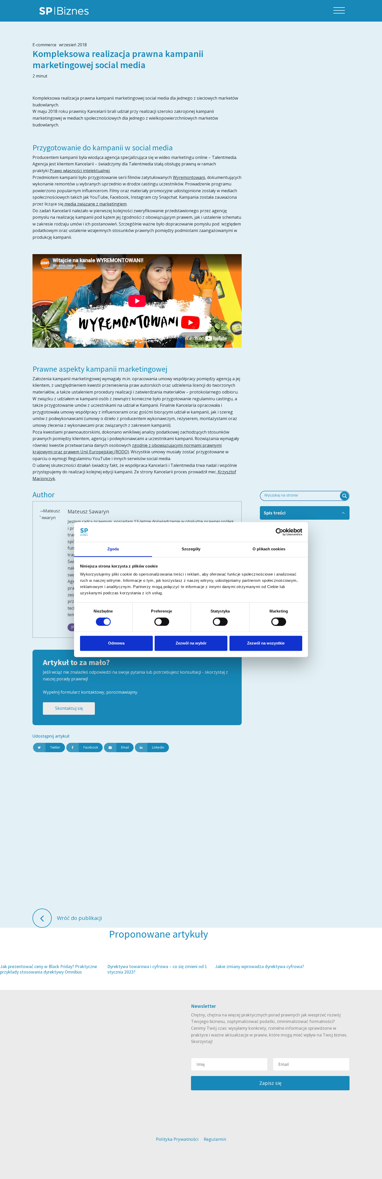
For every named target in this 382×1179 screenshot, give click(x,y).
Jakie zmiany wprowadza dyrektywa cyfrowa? (259, 966)
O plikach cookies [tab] (269, 549)
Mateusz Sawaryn (88, 511)
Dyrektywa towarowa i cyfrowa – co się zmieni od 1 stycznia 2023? (157, 969)
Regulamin (215, 1139)
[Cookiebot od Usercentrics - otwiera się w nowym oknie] (279, 532)
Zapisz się (270, 1083)
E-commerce (44, 45)
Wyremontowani (189, 177)
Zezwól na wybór (191, 643)
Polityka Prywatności (177, 1139)
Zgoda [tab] (113, 549)
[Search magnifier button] (344, 495)
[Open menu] (339, 11)
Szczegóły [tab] (191, 549)
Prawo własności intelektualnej (80, 170)
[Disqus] (137, 830)
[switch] (161, 621)
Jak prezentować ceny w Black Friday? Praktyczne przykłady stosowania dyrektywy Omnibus (48, 969)
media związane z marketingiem (95, 204)
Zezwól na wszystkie (266, 643)
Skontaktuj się (69, 708)
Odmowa (116, 643)
